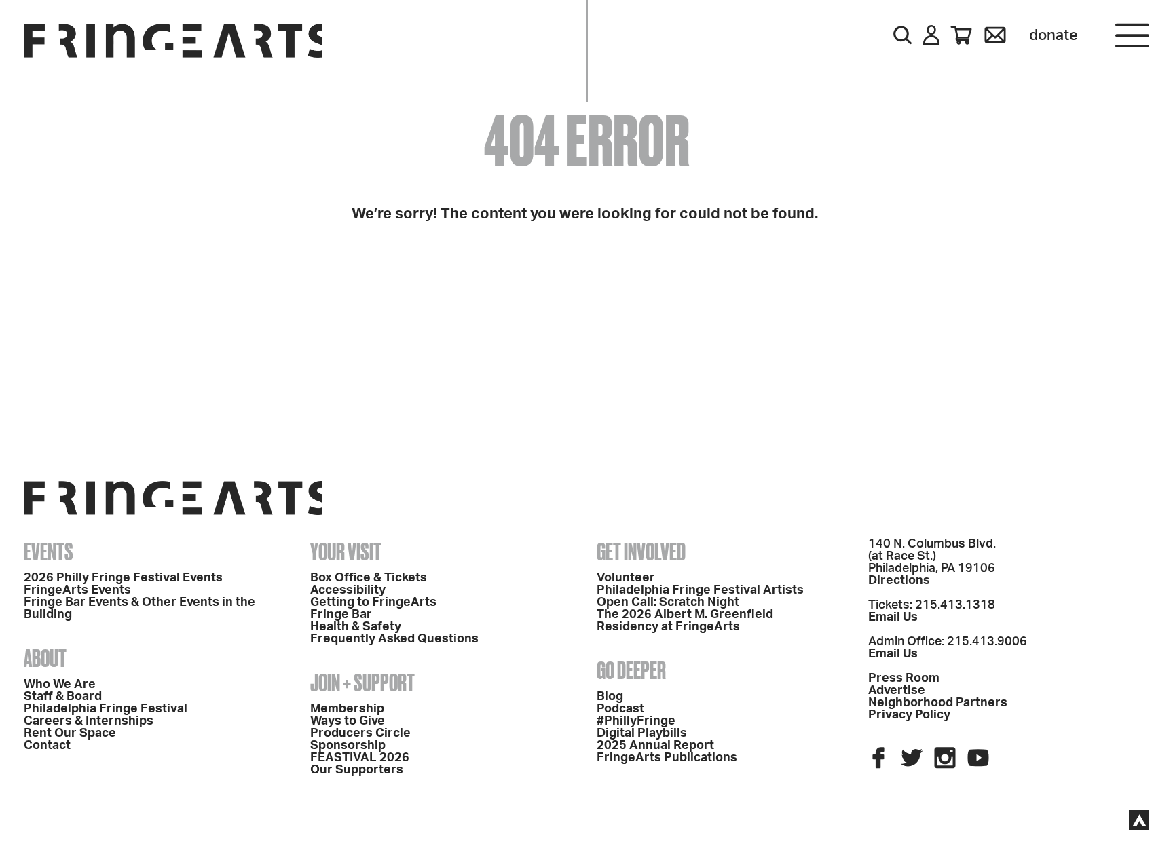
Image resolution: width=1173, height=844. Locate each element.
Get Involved (641, 551)
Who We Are (60, 684)
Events (48, 551)
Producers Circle (360, 733)
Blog (610, 697)
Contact (47, 746)
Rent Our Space (70, 733)
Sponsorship (348, 746)
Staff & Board (63, 697)
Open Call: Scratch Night (668, 602)
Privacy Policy (909, 715)
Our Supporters (356, 770)
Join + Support (362, 682)
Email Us (893, 617)
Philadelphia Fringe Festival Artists (700, 590)
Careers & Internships (88, 721)
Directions (899, 581)
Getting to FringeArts (373, 602)
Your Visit (345, 551)
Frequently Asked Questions (394, 639)
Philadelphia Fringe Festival (105, 709)
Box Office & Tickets (368, 578)
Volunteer (626, 578)
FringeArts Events (77, 590)
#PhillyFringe (636, 721)
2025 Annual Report (655, 746)
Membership (347, 709)
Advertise (896, 691)
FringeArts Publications (667, 758)
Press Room (903, 678)
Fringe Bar (341, 615)
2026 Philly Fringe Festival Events (123, 578)
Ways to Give (347, 721)
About (45, 658)
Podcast (620, 709)
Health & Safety (355, 627)
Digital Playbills (642, 733)
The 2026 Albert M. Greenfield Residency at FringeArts (685, 621)
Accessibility (348, 590)
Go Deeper (631, 670)
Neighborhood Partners (937, 703)
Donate (1053, 35)
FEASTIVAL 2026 (359, 758)
